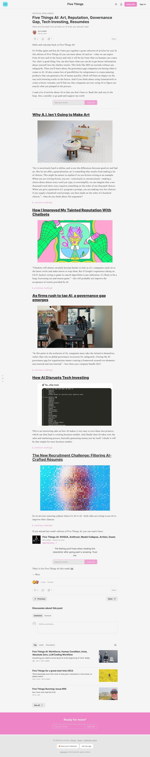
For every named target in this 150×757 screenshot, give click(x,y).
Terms (80, 740)
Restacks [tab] (47, 616)
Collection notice (90, 740)
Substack (63, 752)
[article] (75, 657)
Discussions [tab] (50, 645)
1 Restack (50, 582)
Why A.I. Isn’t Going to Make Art (61, 114)
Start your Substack (69, 746)
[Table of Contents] (2, 378)
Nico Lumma (42, 31)
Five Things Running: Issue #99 (49, 689)
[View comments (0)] (43, 39)
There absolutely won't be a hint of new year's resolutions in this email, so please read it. (62, 675)
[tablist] (42, 615)
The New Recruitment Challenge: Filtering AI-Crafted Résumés (71, 457)
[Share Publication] (121, 4)
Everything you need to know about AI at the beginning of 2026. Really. (61, 658)
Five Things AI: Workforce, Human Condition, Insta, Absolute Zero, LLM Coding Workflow (59, 653)
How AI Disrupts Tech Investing (60, 377)
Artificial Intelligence (43, 13)
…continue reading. (42, 202)
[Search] (116, 4)
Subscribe (130, 4)
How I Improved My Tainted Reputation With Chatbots (71, 212)
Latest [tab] (41, 645)
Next (110, 599)
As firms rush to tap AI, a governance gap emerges (69, 297)
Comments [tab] (38, 616)
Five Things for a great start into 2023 (52, 670)
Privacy (73, 740)
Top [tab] (35, 645)
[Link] (29, 114)
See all (37, 705)
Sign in (143, 4)
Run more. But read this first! (44, 692)
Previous (41, 599)
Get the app (86, 746)
